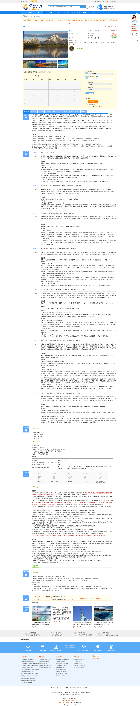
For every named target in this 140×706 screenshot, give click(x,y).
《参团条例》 (94, 531)
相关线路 (84, 112)
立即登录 (81, 598)
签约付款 (48, 112)
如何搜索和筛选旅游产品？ (80, 665)
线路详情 (38, 16)
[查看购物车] (137, 39)
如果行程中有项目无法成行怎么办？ (64, 671)
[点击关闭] (137, 14)
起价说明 (77, 33)
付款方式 (66, 687)
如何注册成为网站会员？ (79, 659)
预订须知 (72, 687)
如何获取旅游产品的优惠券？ (62, 663)
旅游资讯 (85, 12)
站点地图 (85, 687)
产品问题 (59, 657)
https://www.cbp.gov (92, 140)
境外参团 (50, 12)
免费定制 (100, 107)
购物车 (106, 1)
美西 (68, 12)
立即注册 (97, 598)
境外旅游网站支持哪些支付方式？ (46, 661)
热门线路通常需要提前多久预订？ (28, 661)
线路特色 (26, 112)
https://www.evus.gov (64, 148)
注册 (36, 1)
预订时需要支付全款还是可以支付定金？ (30, 665)
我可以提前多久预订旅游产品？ (28, 659)
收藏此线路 (114, 37)
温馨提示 (55, 112)
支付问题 (41, 657)
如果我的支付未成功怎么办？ (45, 665)
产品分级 (81, 529)
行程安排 (33, 112)
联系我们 (59, 687)
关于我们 (92, 12)
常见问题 (79, 687)
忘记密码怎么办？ (78, 661)
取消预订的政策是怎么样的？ (27, 671)
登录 (32, 1)
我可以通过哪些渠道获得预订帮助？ (29, 679)
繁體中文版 (96, 1)
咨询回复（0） (64, 112)
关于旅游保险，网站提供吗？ (62, 673)
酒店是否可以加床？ (60, 667)
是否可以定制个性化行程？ (62, 665)
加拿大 (73, 12)
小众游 (79, 12)
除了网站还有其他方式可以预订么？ (29, 680)
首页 (45, 12)
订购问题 (24, 657)
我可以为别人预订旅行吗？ (27, 677)
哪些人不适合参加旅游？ (61, 669)
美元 (115, 1)
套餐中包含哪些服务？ (61, 661)
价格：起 (41, 625)
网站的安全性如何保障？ (79, 667)
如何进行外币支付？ (43, 663)
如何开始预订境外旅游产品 (27, 682)
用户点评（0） (75, 112)
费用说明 (41, 112)
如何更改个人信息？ (78, 663)
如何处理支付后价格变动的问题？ (46, 667)
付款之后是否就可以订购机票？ (45, 659)
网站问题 (76, 657)
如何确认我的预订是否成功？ (27, 667)
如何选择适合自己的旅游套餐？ (63, 659)
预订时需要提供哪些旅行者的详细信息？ (30, 673)
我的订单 (102, 1)
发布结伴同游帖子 (91, 105)
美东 (63, 12)
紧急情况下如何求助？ (61, 675)
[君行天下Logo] (33, 10)
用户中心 (111, 1)
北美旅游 (57, 12)
